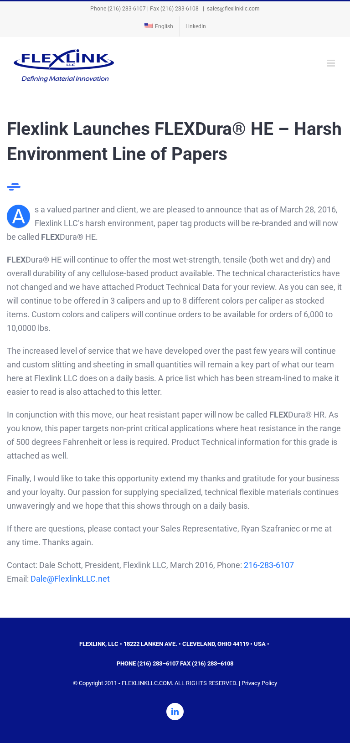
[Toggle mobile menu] (331, 63)
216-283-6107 (269, 565)
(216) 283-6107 (127, 8)
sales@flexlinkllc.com (233, 8)
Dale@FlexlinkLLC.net (70, 578)
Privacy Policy (259, 683)
